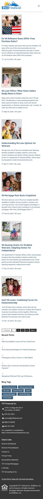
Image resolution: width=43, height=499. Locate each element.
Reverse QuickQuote (9, 444)
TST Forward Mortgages (10, 464)
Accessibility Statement (10, 460)
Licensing (5, 468)
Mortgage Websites (16, 490)
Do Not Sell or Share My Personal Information (18, 479)
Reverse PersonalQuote (10, 448)
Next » (33, 330)
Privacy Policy (7, 456)
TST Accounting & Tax (9, 472)
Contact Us (5, 452)
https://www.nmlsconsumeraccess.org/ (15, 433)
